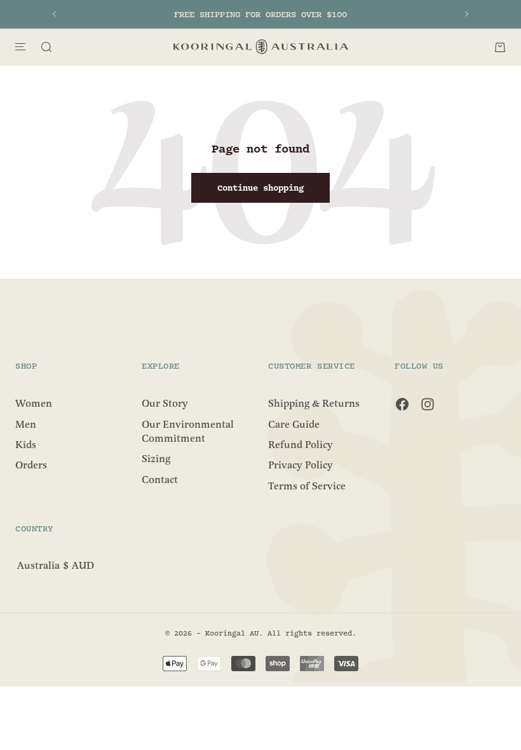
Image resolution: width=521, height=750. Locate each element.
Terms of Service (307, 485)
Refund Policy (300, 445)
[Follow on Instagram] (427, 404)
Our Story (165, 403)
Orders (31, 465)
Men (25, 424)
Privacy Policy (300, 465)
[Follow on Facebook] (402, 404)
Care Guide (294, 424)
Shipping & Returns (314, 403)
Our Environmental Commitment (188, 431)
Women (33, 403)
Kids (25, 445)
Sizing (156, 459)
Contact (160, 479)
